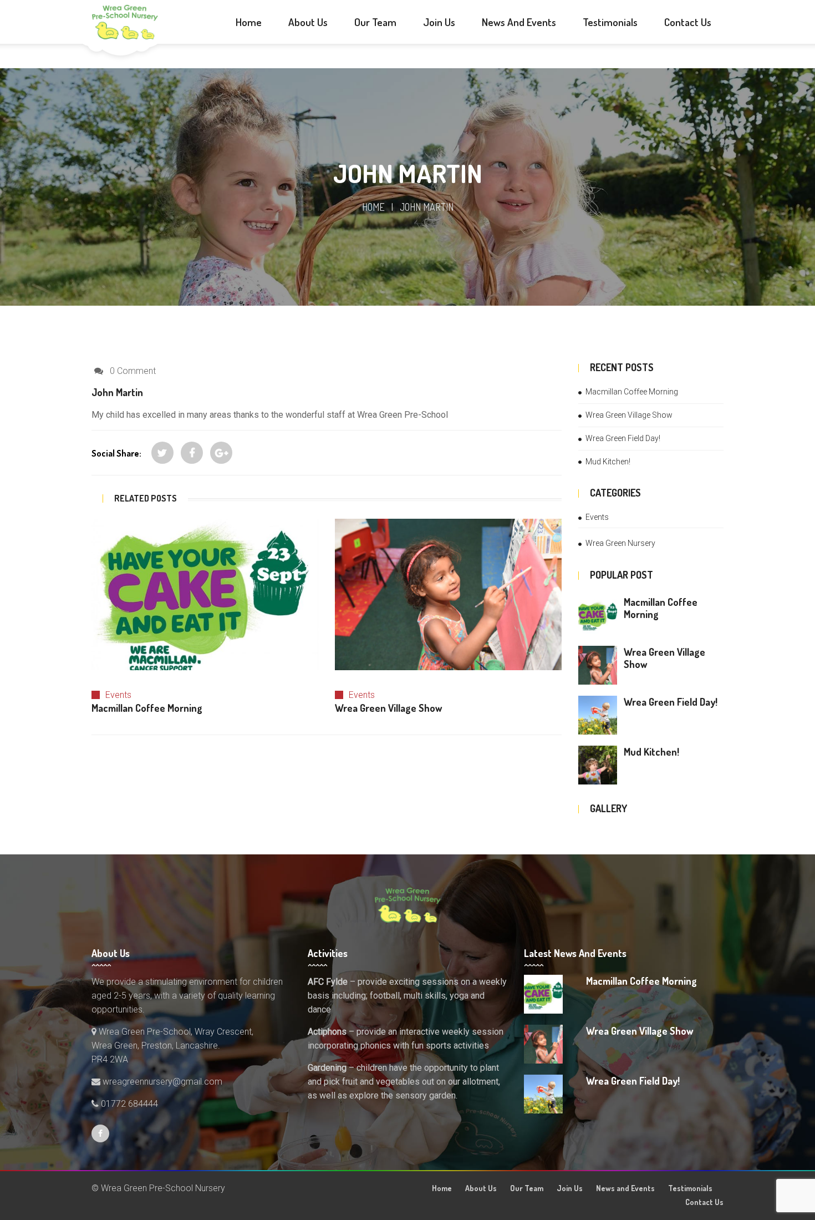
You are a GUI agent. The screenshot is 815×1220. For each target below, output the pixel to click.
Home (373, 207)
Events (118, 695)
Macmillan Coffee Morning (631, 391)
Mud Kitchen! (607, 461)
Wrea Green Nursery (620, 543)
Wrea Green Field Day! (622, 438)
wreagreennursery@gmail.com (161, 1081)
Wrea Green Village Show (629, 415)
